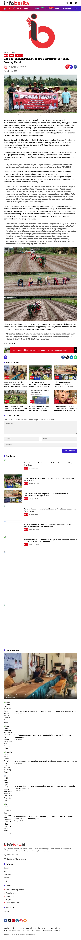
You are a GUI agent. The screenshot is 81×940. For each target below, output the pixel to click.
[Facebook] (63, 357)
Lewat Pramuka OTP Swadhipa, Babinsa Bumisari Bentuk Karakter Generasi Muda (39, 384)
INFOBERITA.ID (12, 66)
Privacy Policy (17, 928)
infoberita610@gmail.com (16, 859)
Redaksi (6, 911)
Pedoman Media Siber (12, 931)
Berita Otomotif (12, 896)
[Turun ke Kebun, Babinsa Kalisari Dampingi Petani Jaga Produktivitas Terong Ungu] (15, 397)
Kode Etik (28, 928)
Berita (6, 55)
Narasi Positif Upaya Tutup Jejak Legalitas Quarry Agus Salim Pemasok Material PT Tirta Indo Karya (39, 408)
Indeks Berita (40, 928)
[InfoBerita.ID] (16, 3)
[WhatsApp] (75, 357)
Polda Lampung (11, 893)
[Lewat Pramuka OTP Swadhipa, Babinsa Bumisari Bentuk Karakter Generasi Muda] (40, 372)
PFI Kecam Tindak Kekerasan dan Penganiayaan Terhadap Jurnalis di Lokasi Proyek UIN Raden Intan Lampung (65, 408)
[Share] (75, 67)
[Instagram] (21, 920)
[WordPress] (17, 920)
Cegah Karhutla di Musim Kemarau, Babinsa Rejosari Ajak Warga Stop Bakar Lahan (15, 384)
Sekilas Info (19, 55)
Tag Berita (10, 899)
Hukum (6, 878)
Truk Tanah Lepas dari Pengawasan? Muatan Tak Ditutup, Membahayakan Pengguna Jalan (64, 384)
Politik (6, 881)
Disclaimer (36, 931)
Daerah (12, 55)
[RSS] (25, 920)
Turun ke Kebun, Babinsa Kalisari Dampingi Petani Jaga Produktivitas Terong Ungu (15, 408)
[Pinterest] (13, 920)
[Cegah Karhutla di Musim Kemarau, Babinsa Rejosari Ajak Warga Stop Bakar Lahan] (15, 372)
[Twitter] (67, 357)
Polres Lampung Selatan (15, 890)
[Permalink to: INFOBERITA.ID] (6, 67)
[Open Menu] (71, 3)
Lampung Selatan (12, 903)
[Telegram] (71, 357)
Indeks (6, 928)
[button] (66, 3)
